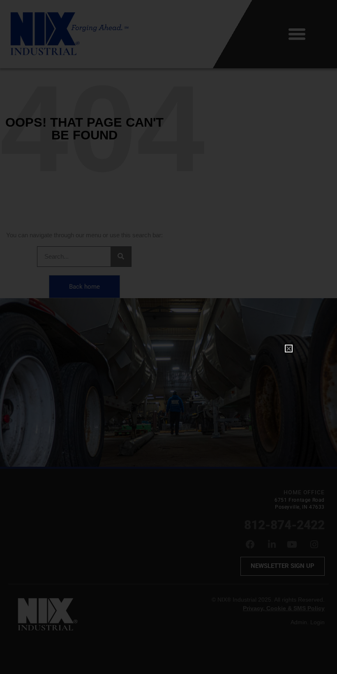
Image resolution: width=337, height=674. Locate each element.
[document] (168, 337)
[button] (289, 348)
